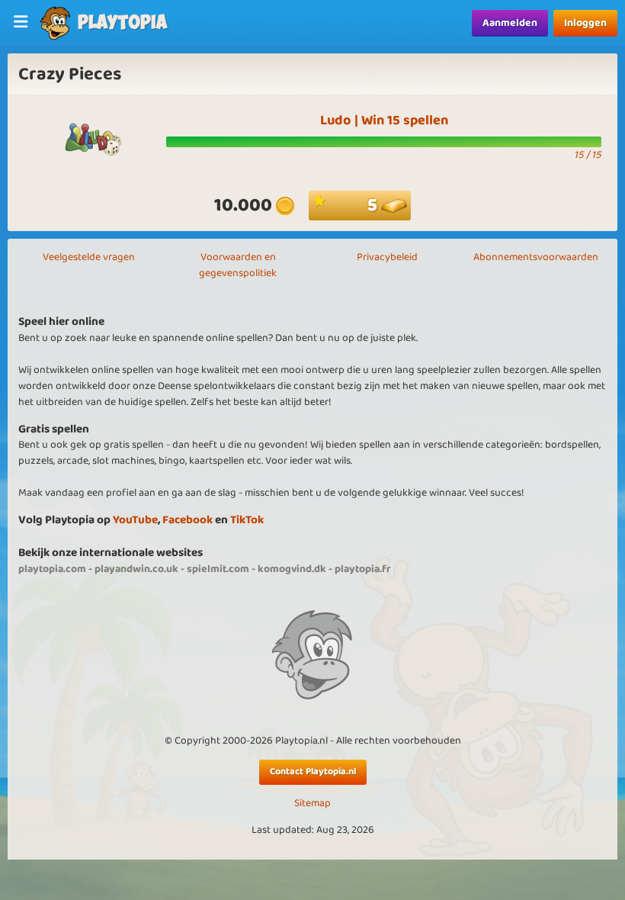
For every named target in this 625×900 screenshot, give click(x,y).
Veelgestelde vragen (89, 257)
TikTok (247, 519)
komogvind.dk (292, 569)
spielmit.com (218, 569)
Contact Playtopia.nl (313, 771)
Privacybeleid (387, 257)
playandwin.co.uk (136, 569)
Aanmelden (509, 22)
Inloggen (585, 22)
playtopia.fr (363, 569)
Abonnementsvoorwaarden (535, 257)
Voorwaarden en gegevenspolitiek (238, 265)
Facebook (187, 519)
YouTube (135, 519)
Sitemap (312, 804)
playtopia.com (52, 569)
